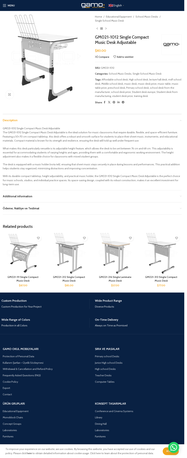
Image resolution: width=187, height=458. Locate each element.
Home (98, 16)
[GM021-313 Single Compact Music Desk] (161, 253)
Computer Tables (105, 381)
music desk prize (147, 83)
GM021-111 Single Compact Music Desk (23, 278)
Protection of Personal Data (18, 356)
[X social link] (109, 102)
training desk (141, 96)
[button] (173, 447)
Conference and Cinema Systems (114, 411)
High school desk (138, 79)
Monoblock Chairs (13, 417)
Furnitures (8, 436)
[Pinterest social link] (114, 102)
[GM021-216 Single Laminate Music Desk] (115, 253)
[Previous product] (97, 29)
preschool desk (116, 87)
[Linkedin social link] (118, 102)
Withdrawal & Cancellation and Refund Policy (28, 369)
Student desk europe (143, 92)
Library (98, 417)
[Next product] (106, 29)
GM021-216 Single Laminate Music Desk (115, 278)
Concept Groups (12, 423)
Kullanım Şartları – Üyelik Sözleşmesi (23, 362)
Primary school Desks (107, 356)
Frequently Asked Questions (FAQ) (22, 375)
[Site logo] (92, 5)
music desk (130, 83)
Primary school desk (137, 87)
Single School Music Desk (109, 20)
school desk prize (121, 92)
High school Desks (105, 369)
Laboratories (10, 430)
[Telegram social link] (123, 102)
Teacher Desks (103, 375)
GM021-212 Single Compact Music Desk (69, 278)
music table (164, 83)
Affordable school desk (115, 79)
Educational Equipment (119, 16)
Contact (7, 394)
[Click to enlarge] (9, 95)
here (29, 453)
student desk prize (122, 96)
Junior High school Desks (109, 362)
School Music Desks (147, 16)
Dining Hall (101, 423)
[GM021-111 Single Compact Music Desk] (23, 253)
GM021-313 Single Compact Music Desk (161, 278)
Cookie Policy (10, 381)
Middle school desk (112, 83)
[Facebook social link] (104, 102)
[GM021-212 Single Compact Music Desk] (69, 253)
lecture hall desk (158, 79)
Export (6, 388)
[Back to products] (101, 29)
